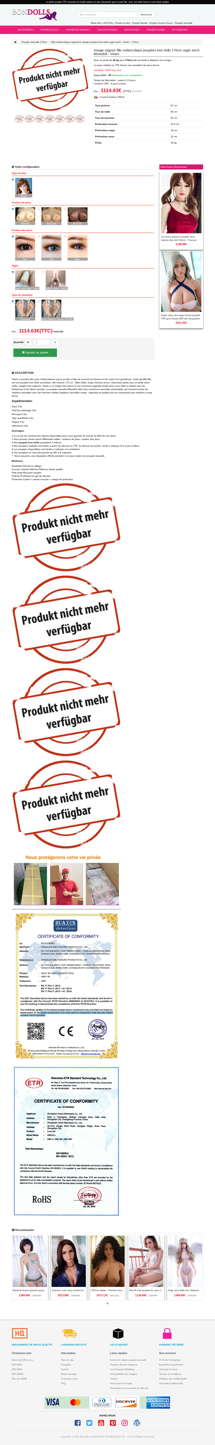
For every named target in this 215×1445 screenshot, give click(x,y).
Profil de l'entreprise (169, 1360)
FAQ (63, 1383)
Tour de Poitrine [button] (106, 30)
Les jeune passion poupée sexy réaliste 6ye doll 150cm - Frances (179, 238)
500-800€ (17, 1364)
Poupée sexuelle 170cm (34, 42)
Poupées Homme (156, 30)
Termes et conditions (170, 1374)
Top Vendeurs (179, 30)
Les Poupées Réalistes (122, 1369)
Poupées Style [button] (49, 30)
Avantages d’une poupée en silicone (129, 1388)
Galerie (65, 1369)
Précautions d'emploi (121, 1383)
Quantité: (18, 342)
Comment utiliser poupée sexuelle (128, 1360)
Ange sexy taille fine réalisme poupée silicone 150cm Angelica (185, 1290)
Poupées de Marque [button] (77, 30)
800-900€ (17, 1369)
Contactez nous (69, 1378)
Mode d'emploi (69, 1374)
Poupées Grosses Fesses (161, 23)
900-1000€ (17, 1374)
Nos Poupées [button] (25, 30)
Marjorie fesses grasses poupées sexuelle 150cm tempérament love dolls (30, 1290)
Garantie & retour (168, 1369)
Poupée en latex (122, 23)
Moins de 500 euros (22, 1360)
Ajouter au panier (37, 352)
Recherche (146, 14)
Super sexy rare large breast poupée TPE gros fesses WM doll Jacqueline (180, 317)
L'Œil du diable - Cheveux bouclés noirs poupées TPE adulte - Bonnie (107, 1290)
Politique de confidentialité (173, 1378)
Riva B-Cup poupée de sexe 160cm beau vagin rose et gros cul (146, 1290)
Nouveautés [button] (131, 30)
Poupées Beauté (139, 23)
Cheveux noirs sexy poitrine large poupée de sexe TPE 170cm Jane (69, 1290)
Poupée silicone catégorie (123, 1364)
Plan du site (67, 1360)
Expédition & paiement (171, 1364)
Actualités (66, 1364)
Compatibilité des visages (123, 1374)
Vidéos (113, 1378)
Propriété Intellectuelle (171, 1383)
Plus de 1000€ (19, 1378)
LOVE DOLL (108, 23)
